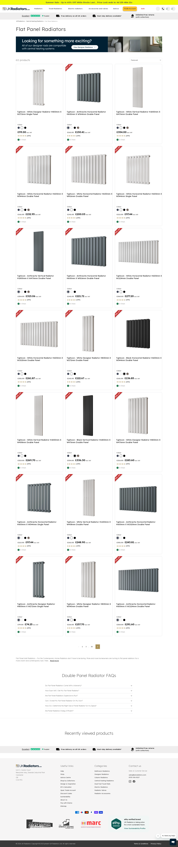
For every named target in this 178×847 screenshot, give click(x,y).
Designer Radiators (102, 774)
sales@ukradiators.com (137, 775)
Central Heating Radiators (35, 21)
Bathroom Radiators (102, 771)
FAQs (62, 774)
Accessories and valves (98, 9)
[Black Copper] (78, 128)
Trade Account (130, 9)
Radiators (38, 9)
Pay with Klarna (66, 803)
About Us (63, 800)
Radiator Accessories (102, 793)
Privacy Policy (156, 844)
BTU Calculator (66, 787)
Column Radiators (101, 777)
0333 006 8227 (134, 777)
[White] (22, 128)
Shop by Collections (67, 781)
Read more (54, 661)
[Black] (25, 128)
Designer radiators (89, 44)
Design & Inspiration (68, 784)
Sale (143, 9)
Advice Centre (65, 777)
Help (62, 771)
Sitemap (63, 806)
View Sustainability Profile (134, 828)
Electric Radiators (101, 787)
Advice (116, 9)
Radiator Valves (100, 790)
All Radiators (20, 21)
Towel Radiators (55, 9)
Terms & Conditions (141, 844)
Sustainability (65, 797)
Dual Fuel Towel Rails (102, 784)
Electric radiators (75, 9)
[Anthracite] (19, 128)
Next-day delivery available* (109, 16)
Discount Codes (66, 793)
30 (92, 647)
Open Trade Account (68, 790)
